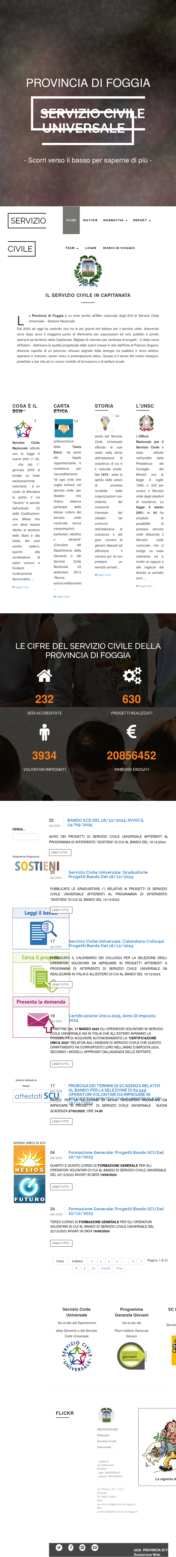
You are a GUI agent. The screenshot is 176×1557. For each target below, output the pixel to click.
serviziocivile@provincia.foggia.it (116, 1504)
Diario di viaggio (119, 248)
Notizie (90, 220)
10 (93, 1268)
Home (71, 220)
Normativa (113, 220)
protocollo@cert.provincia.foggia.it (117, 1511)
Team (70, 248)
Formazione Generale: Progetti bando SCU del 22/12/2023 (116, 1154)
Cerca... (18, 829)
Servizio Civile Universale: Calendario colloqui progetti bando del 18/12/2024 (116, 943)
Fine (119, 1268)
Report (140, 220)
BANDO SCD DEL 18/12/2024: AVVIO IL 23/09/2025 (105, 822)
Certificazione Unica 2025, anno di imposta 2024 (112, 1018)
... (125, 1261)
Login (90, 248)
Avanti (105, 1268)
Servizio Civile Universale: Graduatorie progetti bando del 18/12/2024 (108, 874)
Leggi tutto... (60, 852)
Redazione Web (147, 1555)
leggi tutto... (23, 587)
